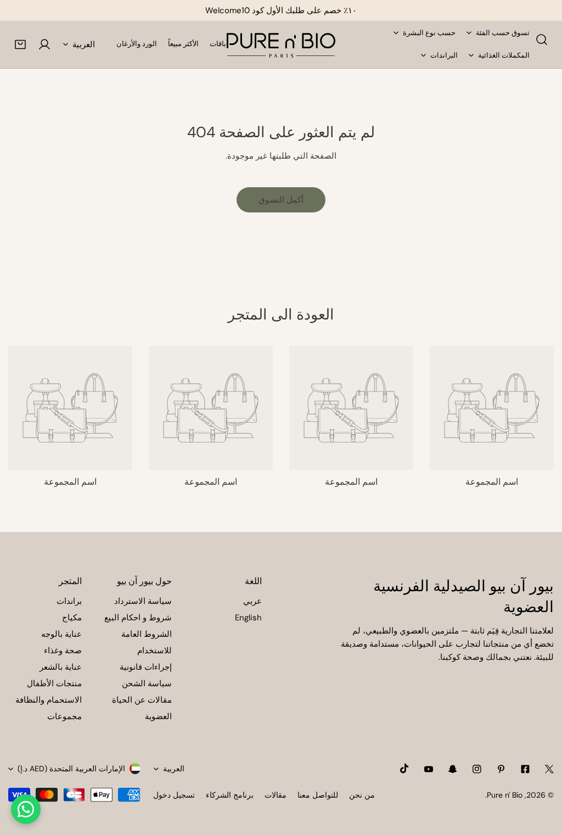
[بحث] (542, 39)
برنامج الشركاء (230, 795)
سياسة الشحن (147, 683)
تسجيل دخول (174, 795)
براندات (69, 601)
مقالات (275, 795)
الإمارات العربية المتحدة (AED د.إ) (71, 769)
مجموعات (64, 716)
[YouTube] (429, 769)
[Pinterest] (501, 769)
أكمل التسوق (281, 199)
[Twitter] (549, 769)
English (248, 617)
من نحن (362, 795)
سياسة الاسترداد (143, 601)
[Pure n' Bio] (281, 44)
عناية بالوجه (61, 634)
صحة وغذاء (63, 650)
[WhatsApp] (26, 809)
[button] (20, 44)
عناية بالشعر (61, 667)
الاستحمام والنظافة (48, 699)
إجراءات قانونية (146, 667)
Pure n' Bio (504, 795)
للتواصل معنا (317, 795)
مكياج (72, 617)
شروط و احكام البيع (138, 617)
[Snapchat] (453, 769)
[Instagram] (477, 769)
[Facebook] (525, 769)
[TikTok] (404, 768)
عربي (252, 601)
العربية (83, 44)
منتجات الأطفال (54, 683)
